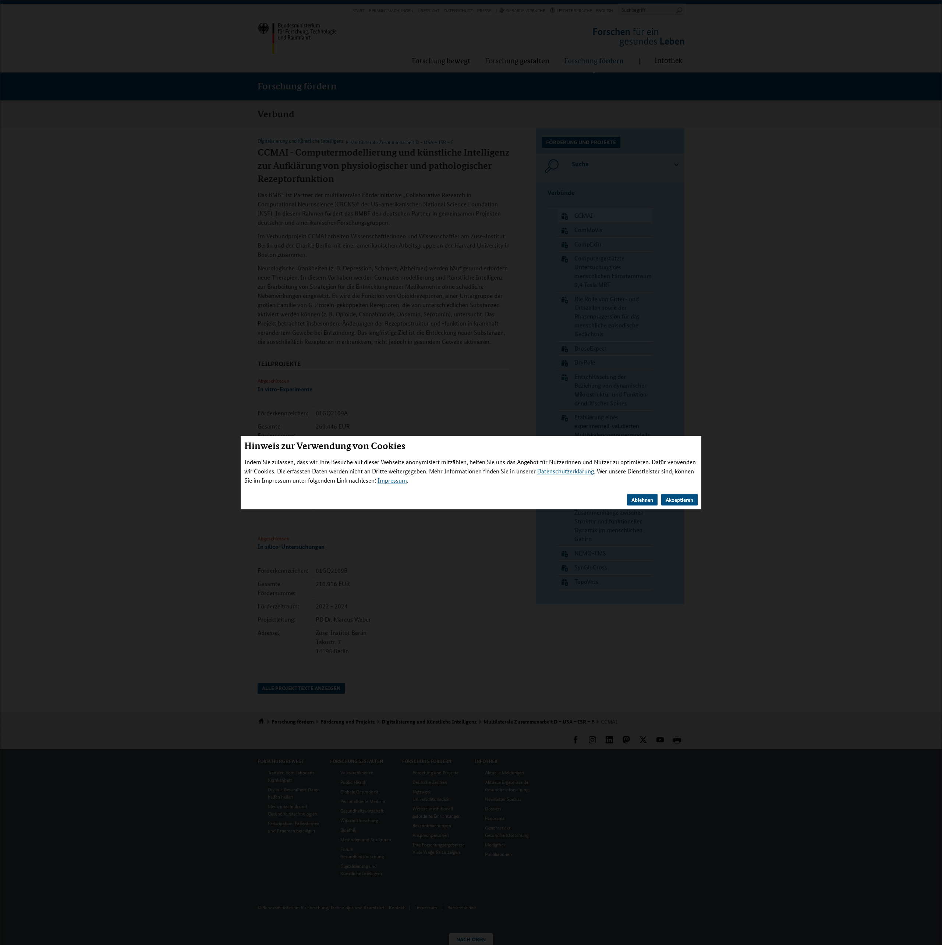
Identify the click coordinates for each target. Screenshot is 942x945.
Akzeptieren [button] (679, 499)
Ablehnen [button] (642, 499)
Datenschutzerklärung (565, 471)
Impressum (392, 480)
